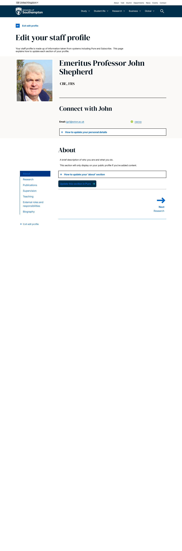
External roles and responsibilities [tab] (33, 204)
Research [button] (117, 11)
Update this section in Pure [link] (75, 183)
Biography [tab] (29, 211)
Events (155, 3)
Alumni (129, 3)
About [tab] (26, 173)
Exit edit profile (30, 25)
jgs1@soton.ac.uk (75, 121)
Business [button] (133, 11)
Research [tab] (28, 179)
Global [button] (148, 11)
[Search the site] (161, 11)
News (148, 3)
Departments (139, 3)
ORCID (138, 122)
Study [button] (84, 11)
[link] (29, 224)
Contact (163, 3)
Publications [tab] (30, 185)
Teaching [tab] (28, 196)
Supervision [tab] (30, 190)
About (116, 3)
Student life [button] (99, 11)
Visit (122, 3)
